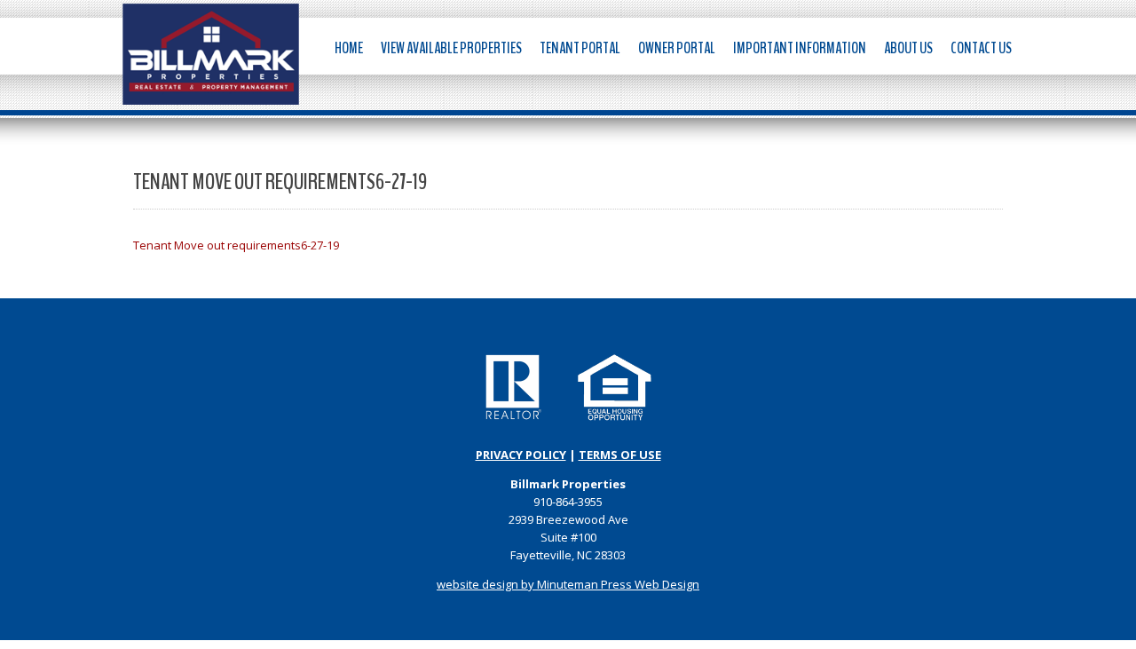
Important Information (799, 48)
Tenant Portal (580, 48)
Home (349, 48)
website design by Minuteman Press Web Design (568, 584)
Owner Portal (676, 48)
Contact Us (981, 48)
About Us (908, 48)
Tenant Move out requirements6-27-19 (236, 245)
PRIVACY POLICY (521, 455)
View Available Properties (451, 48)
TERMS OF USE (620, 455)
